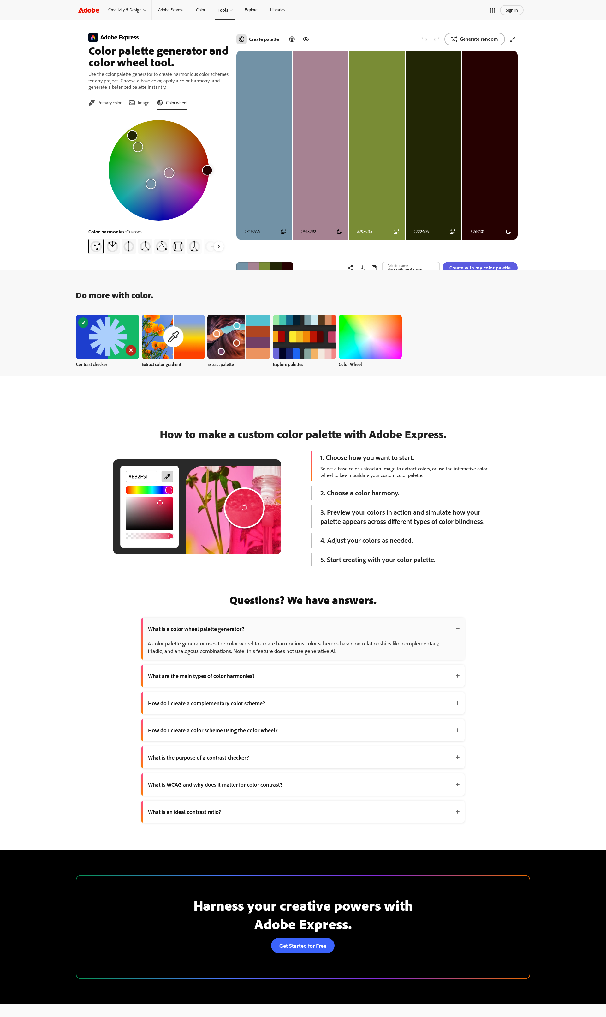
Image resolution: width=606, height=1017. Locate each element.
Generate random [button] (479, 39)
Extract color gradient (161, 364)
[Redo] (437, 39)
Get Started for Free (302, 945)
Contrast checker (91, 364)
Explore (251, 10)
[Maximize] (513, 39)
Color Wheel (350, 364)
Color (200, 10)
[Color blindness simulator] (306, 39)
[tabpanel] (158, 184)
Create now (107, 336)
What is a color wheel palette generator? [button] (196, 628)
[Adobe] (89, 10)
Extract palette (220, 364)
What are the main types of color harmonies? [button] (201, 675)
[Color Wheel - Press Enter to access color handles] (159, 170)
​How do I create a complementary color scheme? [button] (206, 702)
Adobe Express (170, 10)
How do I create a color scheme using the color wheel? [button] (213, 730)
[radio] (96, 246)
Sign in (512, 10)
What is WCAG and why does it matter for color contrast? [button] (215, 784)
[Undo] (424, 39)
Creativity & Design (124, 10)
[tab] (104, 102)
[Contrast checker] (292, 39)
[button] (492, 10)
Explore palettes (288, 364)
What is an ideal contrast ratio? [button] (184, 811)
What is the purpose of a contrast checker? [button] (198, 757)
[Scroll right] (219, 246)
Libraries (277, 10)
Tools (223, 10)
